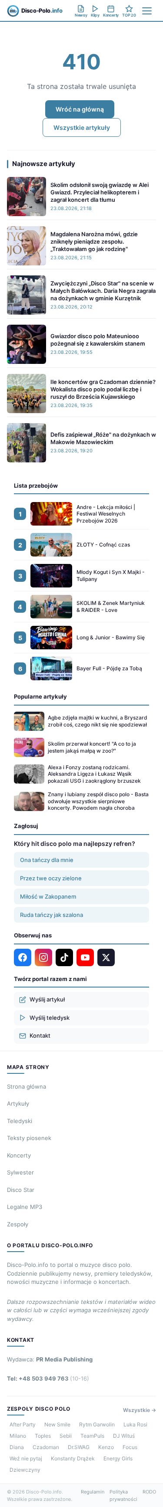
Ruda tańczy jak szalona (51, 914)
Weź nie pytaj (26, 1458)
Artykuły (18, 1103)
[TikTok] (64, 957)
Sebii (66, 1435)
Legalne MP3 (24, 1206)
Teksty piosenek (29, 1137)
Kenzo (106, 1447)
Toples (43, 1435)
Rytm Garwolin (97, 1424)
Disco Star (20, 1189)
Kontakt (40, 1035)
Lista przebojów (36, 485)
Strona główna (26, 1086)
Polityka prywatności (123, 1495)
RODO (149, 1492)
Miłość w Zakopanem (48, 896)
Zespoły (17, 1224)
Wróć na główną (80, 109)
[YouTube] (85, 957)
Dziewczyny (25, 1469)
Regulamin (92, 1492)
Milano (18, 1435)
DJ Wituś (124, 1435)
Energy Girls (118, 1458)
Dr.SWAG (79, 1447)
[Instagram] (43, 957)
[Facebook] (22, 957)
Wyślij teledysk (50, 1017)
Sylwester (20, 1172)
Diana (17, 1447)
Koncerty (19, 1155)
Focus (130, 1447)
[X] (106, 957)
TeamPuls (92, 1435)
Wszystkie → (139, 1410)
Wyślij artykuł (47, 999)
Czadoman (46, 1447)
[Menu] (147, 10)
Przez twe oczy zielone (51, 878)
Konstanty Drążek (73, 1458)
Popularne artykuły (40, 696)
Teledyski (19, 1120)
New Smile (57, 1424)
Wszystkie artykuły (81, 127)
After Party (23, 1424)
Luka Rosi (135, 1424)
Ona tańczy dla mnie (46, 859)
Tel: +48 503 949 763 (48, 1378)
